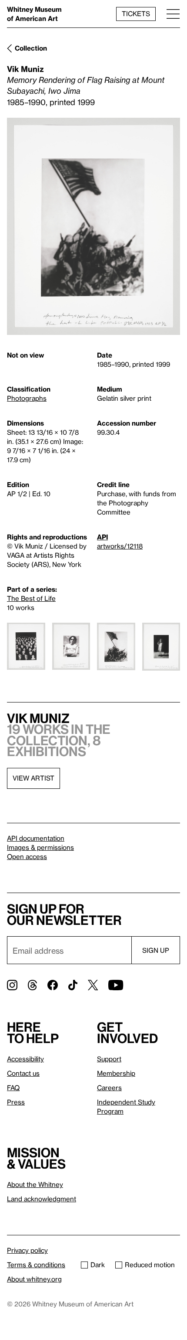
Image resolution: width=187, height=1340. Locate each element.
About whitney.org (34, 1279)
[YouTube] (115, 985)
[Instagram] (12, 985)
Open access (27, 856)
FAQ (13, 1087)
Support (109, 1059)
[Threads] (32, 985)
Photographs (27, 398)
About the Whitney (35, 1184)
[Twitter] (93, 985)
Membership (116, 1073)
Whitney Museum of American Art (34, 13)
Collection (31, 48)
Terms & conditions (36, 1264)
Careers (109, 1087)
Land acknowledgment (41, 1199)
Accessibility (25, 1059)
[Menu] (173, 13)
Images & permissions (40, 847)
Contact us (23, 1073)
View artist (33, 778)
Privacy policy (27, 1250)
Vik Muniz (25, 68)
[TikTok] (73, 985)
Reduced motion (150, 1264)
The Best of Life (31, 598)
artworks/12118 (120, 546)
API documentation (35, 838)
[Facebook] (52, 985)
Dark (97, 1264)
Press (16, 1102)
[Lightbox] (93, 226)
